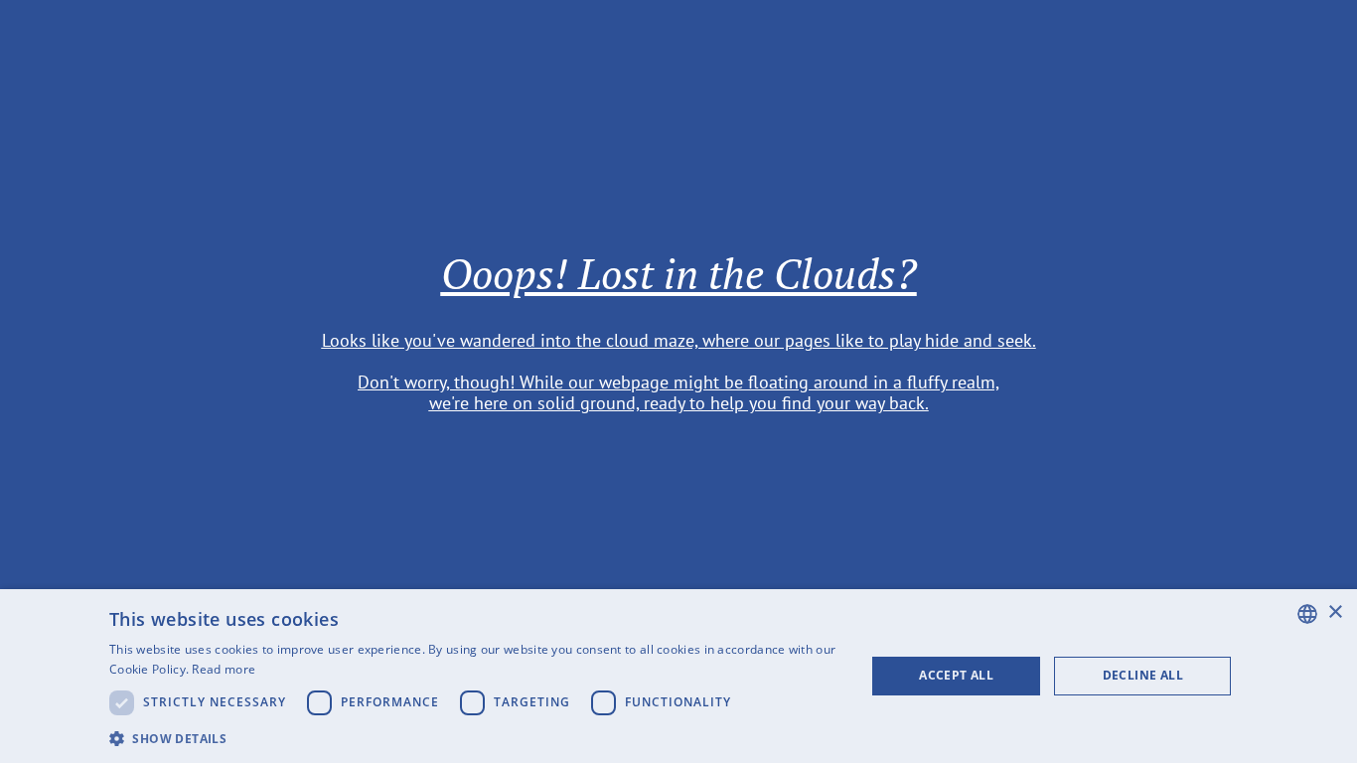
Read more (223, 669)
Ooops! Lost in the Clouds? (679, 273)
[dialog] (678, 676)
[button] (475, 737)
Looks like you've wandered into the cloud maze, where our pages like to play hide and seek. (679, 340)
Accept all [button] (956, 675)
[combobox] (1307, 614)
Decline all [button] (1143, 675)
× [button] (1334, 612)
